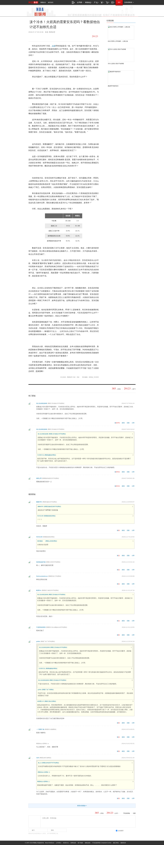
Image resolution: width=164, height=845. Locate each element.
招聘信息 (73, 843)
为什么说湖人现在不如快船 (116, 63)
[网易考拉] (88, 2)
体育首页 (50, 2)
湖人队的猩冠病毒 (41, 403)
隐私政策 (87, 843)
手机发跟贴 (126, 813)
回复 (128, 423)
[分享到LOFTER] (35, 36)
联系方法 (66, 843)
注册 (134, 813)
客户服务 (80, 843)
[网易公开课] (80, 2)
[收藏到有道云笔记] (59, 36)
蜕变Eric (38, 590)
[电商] (107, 2)
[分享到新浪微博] (50, 36)
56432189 (40, 516)
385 (114, 388)
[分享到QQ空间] (45, 36)
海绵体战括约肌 (41, 562)
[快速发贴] (89, 36)
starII (37, 758)
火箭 (53, 46)
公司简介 (58, 843)
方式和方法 (40, 455)
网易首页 (43, 2)
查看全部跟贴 (82, 805)
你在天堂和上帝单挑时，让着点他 (118, 41)
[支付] (102, 2)
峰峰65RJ (39, 502)
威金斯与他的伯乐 (113, 86)
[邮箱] (112, 2)
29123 (95, 36)
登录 (119, 2)
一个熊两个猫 (40, 729)
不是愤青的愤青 (41, 627)
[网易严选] (96, 2)
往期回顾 (110, 21)
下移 (132, 21)
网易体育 (33, 2)
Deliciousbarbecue (42, 576)
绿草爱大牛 (40, 701)
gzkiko (38, 641)
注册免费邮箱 (128, 2)
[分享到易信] (30, 36)
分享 (133, 423)
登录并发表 (130, 830)
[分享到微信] (40, 36)
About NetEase (49, 843)
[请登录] (34, 821)
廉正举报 (116, 843)
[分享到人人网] (54, 36)
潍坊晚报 (40, 541)
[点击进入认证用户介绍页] (44, 541)
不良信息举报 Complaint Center (101, 843)
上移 (135, 21)
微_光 (40, 763)
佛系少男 (39, 478)
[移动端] (73, 2)
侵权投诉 (123, 843)
